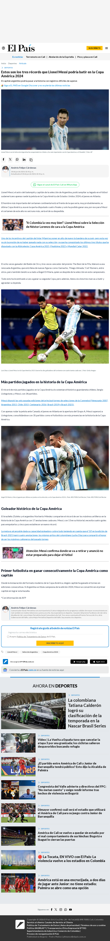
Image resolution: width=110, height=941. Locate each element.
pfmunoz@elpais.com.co (74, 936)
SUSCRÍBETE (95, 48)
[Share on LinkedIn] (24, 160)
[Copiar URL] (31, 160)
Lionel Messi (12, 652)
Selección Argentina (30, 652)
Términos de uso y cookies (93, 925)
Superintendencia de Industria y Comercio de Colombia (53, 931)
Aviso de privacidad (70, 925)
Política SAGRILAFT (36, 928)
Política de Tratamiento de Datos (31, 636)
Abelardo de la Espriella (61, 56)
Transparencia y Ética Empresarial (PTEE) (66, 928)
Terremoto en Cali (35, 56)
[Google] (79, 661)
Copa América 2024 (50, 652)
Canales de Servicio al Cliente (59, 922)
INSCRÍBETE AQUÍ (55, 643)
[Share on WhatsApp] (17, 160)
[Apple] (98, 661)
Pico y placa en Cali (87, 56)
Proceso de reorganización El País (43, 934)
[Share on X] (10, 160)
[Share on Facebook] (3, 160)
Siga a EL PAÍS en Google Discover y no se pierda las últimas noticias (37, 85)
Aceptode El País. (33, 636)
